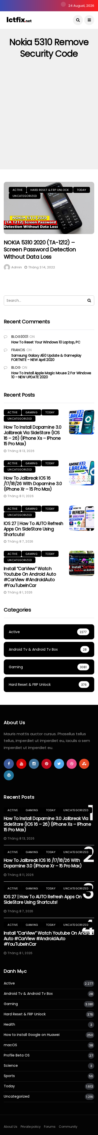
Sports (9, 1076)
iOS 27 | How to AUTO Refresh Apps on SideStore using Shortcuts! (33, 529)
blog (16, 367)
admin (16, 267)
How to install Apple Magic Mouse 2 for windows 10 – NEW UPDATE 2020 (51, 375)
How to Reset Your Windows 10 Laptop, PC (45, 342)
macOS (10, 1045)
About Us (10, 1126)
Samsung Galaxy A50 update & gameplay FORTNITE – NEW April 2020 (46, 357)
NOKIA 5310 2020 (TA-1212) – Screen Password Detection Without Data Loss (40, 250)
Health (9, 1024)
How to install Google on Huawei (32, 1035)
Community (68, 1126)
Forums (50, 1126)
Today (81, 190)
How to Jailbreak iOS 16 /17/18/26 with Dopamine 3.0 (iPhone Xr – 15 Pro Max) (33, 483)
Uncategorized (25, 196)
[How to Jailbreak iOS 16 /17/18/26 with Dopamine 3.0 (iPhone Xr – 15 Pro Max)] (81, 472)
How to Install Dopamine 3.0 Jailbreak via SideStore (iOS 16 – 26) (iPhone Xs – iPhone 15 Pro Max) (32, 435)
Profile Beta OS (17, 1055)
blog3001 (19, 336)
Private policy (31, 1126)
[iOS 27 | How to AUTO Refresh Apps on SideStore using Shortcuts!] (81, 518)
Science (11, 1066)
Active (18, 190)
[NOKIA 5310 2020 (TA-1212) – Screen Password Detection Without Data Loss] (49, 208)
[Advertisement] (49, 118)
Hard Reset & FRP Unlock (49, 190)
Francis (18, 349)
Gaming (31, 412)
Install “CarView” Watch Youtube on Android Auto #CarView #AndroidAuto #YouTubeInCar (30, 577)
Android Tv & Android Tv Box (28, 994)
